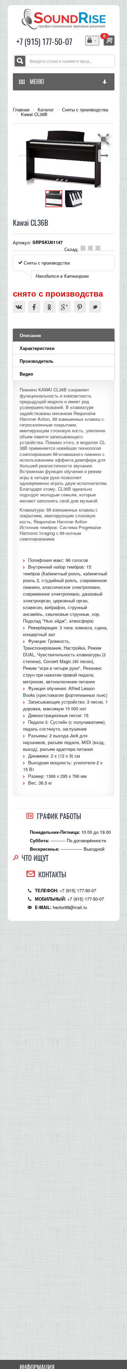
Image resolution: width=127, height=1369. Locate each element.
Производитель (37, 361)
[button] (104, 139)
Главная (21, 109)
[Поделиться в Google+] (65, 307)
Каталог (46, 109)
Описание (30, 335)
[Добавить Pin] (80, 307)
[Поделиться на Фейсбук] (34, 307)
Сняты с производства (85, 109)
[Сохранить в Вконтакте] (19, 307)
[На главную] (63, 18)
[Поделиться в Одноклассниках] (49, 307)
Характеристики (37, 348)
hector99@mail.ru (70, 907)
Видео (26, 374)
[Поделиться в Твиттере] (95, 307)
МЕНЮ (35, 81)
